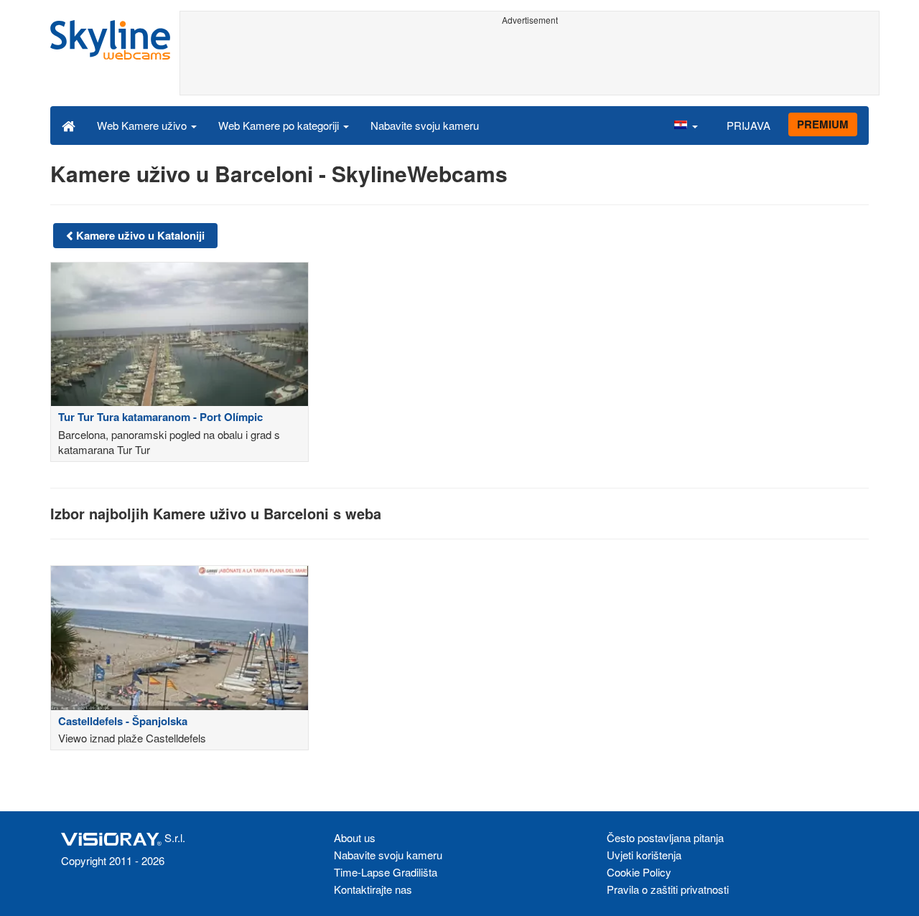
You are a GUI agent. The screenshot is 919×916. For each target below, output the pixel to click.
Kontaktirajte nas (373, 889)
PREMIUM (823, 124)
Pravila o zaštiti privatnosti (668, 889)
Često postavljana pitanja (665, 837)
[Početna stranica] (68, 125)
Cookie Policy (639, 871)
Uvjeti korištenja (644, 854)
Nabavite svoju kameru (424, 125)
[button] (686, 125)
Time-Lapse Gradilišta (385, 871)
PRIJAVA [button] (748, 125)
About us (354, 837)
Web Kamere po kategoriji (280, 125)
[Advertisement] (529, 62)
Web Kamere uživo (143, 125)
